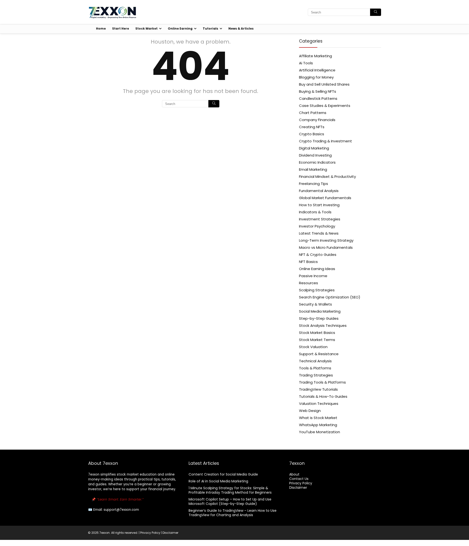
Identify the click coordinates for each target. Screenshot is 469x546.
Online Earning (180, 28)
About (294, 474)
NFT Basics (308, 261)
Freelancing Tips (313, 183)
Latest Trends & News (319, 233)
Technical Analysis (315, 361)
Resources (308, 282)
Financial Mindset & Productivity (327, 176)
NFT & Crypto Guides (317, 254)
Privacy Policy (300, 483)
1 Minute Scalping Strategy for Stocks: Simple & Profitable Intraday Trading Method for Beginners (230, 490)
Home (101, 28)
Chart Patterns (312, 112)
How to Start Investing (319, 204)
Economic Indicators (317, 162)
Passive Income (313, 275)
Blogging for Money (316, 77)
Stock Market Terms (317, 339)
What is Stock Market (318, 417)
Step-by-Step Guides (319, 318)
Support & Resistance (319, 353)
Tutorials (210, 28)
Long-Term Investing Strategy (326, 240)
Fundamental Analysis (319, 190)
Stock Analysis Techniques (323, 325)
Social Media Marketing (320, 311)
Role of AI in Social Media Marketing (218, 481)
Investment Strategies (319, 219)
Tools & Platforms (315, 368)
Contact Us (299, 478)
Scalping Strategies (317, 290)
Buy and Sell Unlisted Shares (324, 84)
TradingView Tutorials (318, 389)
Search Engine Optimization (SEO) (329, 297)
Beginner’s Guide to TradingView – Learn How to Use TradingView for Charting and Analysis (233, 512)
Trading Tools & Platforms (322, 382)
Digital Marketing (314, 148)
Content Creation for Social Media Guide (223, 474)
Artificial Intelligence (317, 70)
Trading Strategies (316, 375)
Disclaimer (298, 487)
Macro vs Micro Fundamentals (326, 247)
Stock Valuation (313, 346)
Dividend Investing (315, 155)
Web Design (310, 410)
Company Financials (317, 119)
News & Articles (241, 28)
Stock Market (146, 28)
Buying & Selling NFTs (317, 91)
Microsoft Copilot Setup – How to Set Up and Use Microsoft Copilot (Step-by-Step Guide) (230, 501)
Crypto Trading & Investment (325, 141)
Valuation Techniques (318, 403)
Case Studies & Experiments (324, 105)
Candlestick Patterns (318, 98)
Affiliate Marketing (315, 55)
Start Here (120, 28)
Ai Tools (306, 63)
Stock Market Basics (317, 332)
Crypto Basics (311, 133)
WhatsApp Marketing (318, 424)
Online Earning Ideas (317, 268)
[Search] (375, 12)
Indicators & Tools (315, 212)
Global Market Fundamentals (325, 197)
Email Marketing (313, 169)
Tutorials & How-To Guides (323, 396)
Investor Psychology (317, 226)
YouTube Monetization (319, 431)
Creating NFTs (311, 126)
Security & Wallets (315, 304)
